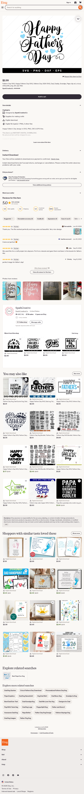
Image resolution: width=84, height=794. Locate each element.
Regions (30, 791)
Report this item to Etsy (73, 77)
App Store (8, 771)
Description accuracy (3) (25, 219)
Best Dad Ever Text (12, 702)
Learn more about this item (42, 142)
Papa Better (27, 713)
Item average (15, 202)
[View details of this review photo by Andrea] (72, 291)
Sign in (68, 2)
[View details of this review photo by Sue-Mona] (52, 291)
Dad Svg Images (11, 719)
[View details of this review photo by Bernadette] (77, 231)
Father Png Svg (26, 719)
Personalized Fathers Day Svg (57, 691)
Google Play (24, 771)
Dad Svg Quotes (11, 691)
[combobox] (41, 7)
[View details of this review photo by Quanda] (32, 291)
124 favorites (42, 729)
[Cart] (80, 2)
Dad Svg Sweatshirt (27, 697)
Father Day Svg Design (44, 713)
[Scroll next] (81, 219)
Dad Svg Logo (28, 708)
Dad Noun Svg (57, 697)
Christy (69, 259)
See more (77, 373)
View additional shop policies (42, 185)
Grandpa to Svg (72, 697)
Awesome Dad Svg (12, 713)
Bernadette (68, 226)
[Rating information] (16, 314)
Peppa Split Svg (42, 708)
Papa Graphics (10, 697)
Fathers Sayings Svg (64, 713)
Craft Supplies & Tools (46, 733)
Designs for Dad (65, 702)
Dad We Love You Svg (47, 702)
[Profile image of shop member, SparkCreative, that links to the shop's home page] (16, 317)
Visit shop (75, 333)
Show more (76, 533)
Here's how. (55, 159)
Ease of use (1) (65, 219)
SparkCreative (22, 307)
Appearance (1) (52, 219)
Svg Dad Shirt (43, 697)
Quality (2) (40, 219)
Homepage (34, 733)
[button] (36, 322)
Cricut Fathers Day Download (31, 691)
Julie (70, 248)
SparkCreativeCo (7, 88)
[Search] (80, 7)
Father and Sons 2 (59, 708)
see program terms (23, 180)
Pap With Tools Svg (12, 708)
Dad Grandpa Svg (29, 702)
